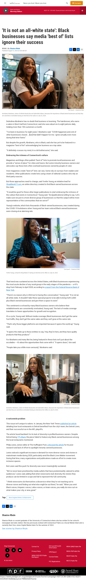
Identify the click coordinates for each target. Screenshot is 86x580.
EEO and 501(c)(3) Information (55, 547)
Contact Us (35, 546)
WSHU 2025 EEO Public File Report (39, 556)
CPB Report (53, 552)
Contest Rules (53, 557)
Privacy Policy (36, 551)
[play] (5, 10)
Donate (77, 3)
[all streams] (83, 10)
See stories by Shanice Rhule (14, 528)
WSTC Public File (71, 561)
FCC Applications (54, 561)
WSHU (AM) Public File (73, 546)
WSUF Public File (71, 556)
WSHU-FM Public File (73, 551)
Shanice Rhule (15, 48)
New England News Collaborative (20, 497)
